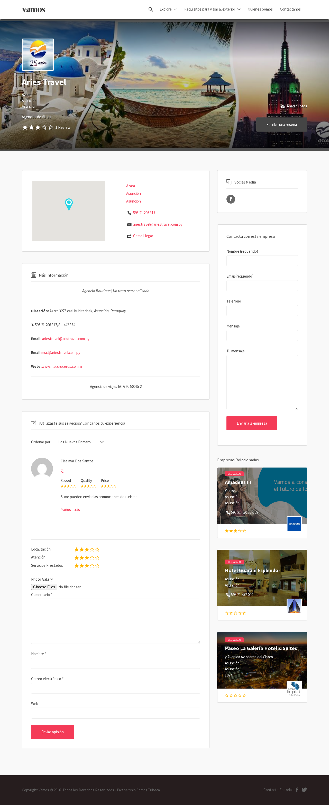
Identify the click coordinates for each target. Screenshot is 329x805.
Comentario (41, 594)
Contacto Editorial (278, 789)
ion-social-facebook (297, 790)
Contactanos (290, 9)
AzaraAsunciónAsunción (29, 100)
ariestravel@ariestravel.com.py (157, 224)
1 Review (62, 127)
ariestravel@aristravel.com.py (65, 338)
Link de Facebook (230, 199)
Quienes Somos (260, 9)
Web (34, 703)
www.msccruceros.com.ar (62, 366)
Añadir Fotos (296, 106)
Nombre (38, 653)
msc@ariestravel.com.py (60, 352)
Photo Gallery (42, 579)
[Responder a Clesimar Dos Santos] (62, 471)
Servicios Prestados (47, 565)
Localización (41, 549)
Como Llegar (143, 235)
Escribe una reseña (282, 124)
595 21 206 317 (144, 212)
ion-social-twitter (304, 790)
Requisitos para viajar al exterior (209, 9)
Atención (38, 557)
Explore (166, 9)
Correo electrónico (47, 678)
